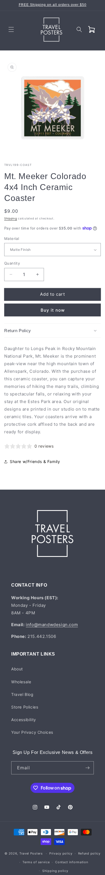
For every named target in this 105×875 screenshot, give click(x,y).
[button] (11, 29)
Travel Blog (22, 694)
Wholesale (21, 681)
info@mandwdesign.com (52, 624)
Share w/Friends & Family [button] (35, 461)
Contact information (71, 862)
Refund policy (89, 853)
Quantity (12, 263)
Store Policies (24, 707)
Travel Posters (31, 853)
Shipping (10, 218)
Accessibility (23, 719)
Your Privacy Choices (32, 732)
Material (11, 238)
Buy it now (53, 310)
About (17, 668)
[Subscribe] (87, 767)
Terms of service (36, 862)
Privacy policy (61, 853)
